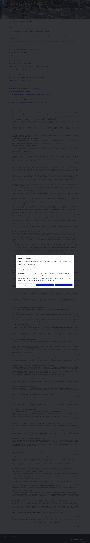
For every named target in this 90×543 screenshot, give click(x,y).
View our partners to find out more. (40, 269)
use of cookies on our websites (38, 273)
